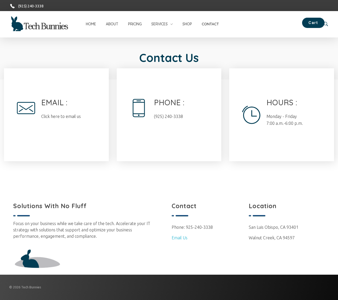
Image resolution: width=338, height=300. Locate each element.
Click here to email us (61, 116)
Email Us (179, 237)
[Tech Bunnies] (44, 23)
